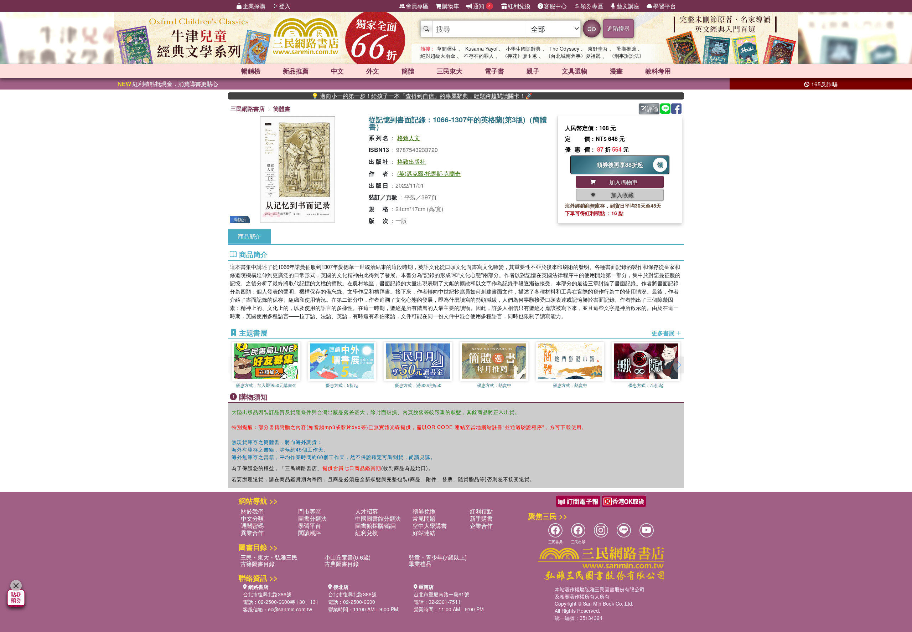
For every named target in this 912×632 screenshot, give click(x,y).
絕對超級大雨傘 (437, 55)
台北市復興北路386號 (267, 594)
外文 (372, 71)
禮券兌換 (424, 511)
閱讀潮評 (309, 533)
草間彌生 (447, 48)
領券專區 (591, 6)
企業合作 (481, 525)
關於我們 (252, 511)
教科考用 (658, 71)
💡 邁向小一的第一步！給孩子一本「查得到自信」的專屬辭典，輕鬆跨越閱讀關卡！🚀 (396, 96)
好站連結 (424, 533)
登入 (284, 6)
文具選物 (574, 71)
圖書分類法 (312, 518)
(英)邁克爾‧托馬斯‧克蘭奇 (429, 173)
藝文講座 (628, 6)
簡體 (407, 71)
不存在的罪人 (479, 55)
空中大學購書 (430, 525)
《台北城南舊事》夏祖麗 (573, 55)
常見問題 (424, 518)
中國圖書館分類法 (378, 518)
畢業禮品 (420, 564)
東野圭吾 (598, 48)
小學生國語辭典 (523, 48)
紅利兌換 (519, 6)
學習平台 (664, 6)
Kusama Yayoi (481, 48)
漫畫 (616, 71)
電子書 (494, 71)
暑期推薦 (626, 48)
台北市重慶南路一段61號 (441, 594)
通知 (482, 6)
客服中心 (555, 6)
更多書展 (664, 333)
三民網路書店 (247, 109)
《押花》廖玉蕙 (519, 55)
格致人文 (408, 138)
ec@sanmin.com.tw (290, 609)
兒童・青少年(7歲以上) (438, 557)
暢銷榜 (250, 71)
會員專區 (417, 6)
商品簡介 (249, 236)
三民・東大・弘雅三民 (268, 557)
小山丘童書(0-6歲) (347, 557)
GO (591, 28)
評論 (652, 109)
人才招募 (366, 511)
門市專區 (309, 511)
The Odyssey (564, 48)
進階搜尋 (618, 28)
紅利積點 (481, 511)
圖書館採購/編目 (376, 525)
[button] (678, 365)
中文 (337, 71)
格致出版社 (411, 161)
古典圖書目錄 (342, 564)
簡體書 (281, 109)
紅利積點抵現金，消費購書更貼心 (168, 84)
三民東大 (449, 71)
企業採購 (254, 6)
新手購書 (481, 518)
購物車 (450, 6)
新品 (296, 71)
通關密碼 (252, 525)
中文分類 (252, 518)
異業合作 (252, 533)
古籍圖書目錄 (257, 564)
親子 (533, 71)
